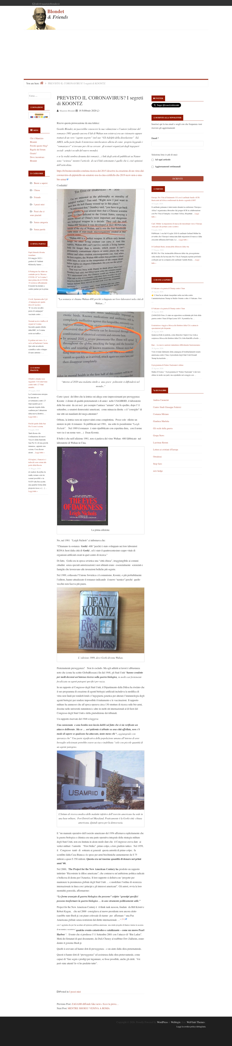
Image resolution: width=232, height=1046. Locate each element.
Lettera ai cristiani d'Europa (165, 449)
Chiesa (37, 190)
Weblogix (176, 1022)
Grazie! (33, 153)
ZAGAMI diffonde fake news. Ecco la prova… (95, 1004)
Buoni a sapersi (41, 183)
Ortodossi (157, 456)
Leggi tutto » (33, 416)
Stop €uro (157, 463)
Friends (37, 197)
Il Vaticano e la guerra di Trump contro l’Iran (168, 288)
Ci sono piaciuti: (35, 369)
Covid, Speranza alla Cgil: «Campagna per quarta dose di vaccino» (38, 302)
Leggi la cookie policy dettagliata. (191, 1026)
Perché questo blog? (39, 145)
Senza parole (39, 229)
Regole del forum (37, 149)
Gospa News (158, 435)
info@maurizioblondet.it (47, 3)
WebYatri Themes (196, 1022)
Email (155, 138)
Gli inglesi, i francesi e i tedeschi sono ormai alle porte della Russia (37, 462)
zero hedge (158, 470)
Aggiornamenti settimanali (167, 166)
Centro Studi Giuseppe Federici (167, 407)
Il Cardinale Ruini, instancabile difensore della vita (170, 246)
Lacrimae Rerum (160, 442)
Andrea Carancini (161, 399)
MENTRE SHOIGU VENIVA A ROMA (89, 1008)
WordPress (162, 1022)
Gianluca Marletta (161, 421)
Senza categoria (41, 222)
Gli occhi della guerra (163, 428)
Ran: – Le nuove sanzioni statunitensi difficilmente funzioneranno (176, 345)
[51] (123, 919)
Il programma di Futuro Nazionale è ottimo (167, 365)
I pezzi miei (39, 204)
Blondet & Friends (57, 14)
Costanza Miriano (161, 414)
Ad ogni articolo (162, 159)
